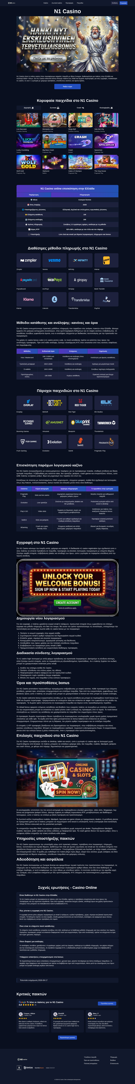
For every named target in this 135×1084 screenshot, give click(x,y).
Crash (79, 108)
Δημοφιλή (27, 108)
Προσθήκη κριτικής (107, 1003)
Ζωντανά (53, 108)
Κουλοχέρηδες (105, 108)
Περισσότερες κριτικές (67, 1037)
